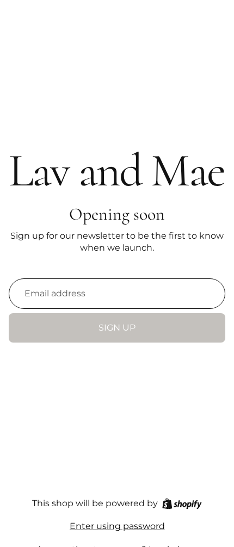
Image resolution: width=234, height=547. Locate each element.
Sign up (117, 327)
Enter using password (117, 526)
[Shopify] (182, 503)
